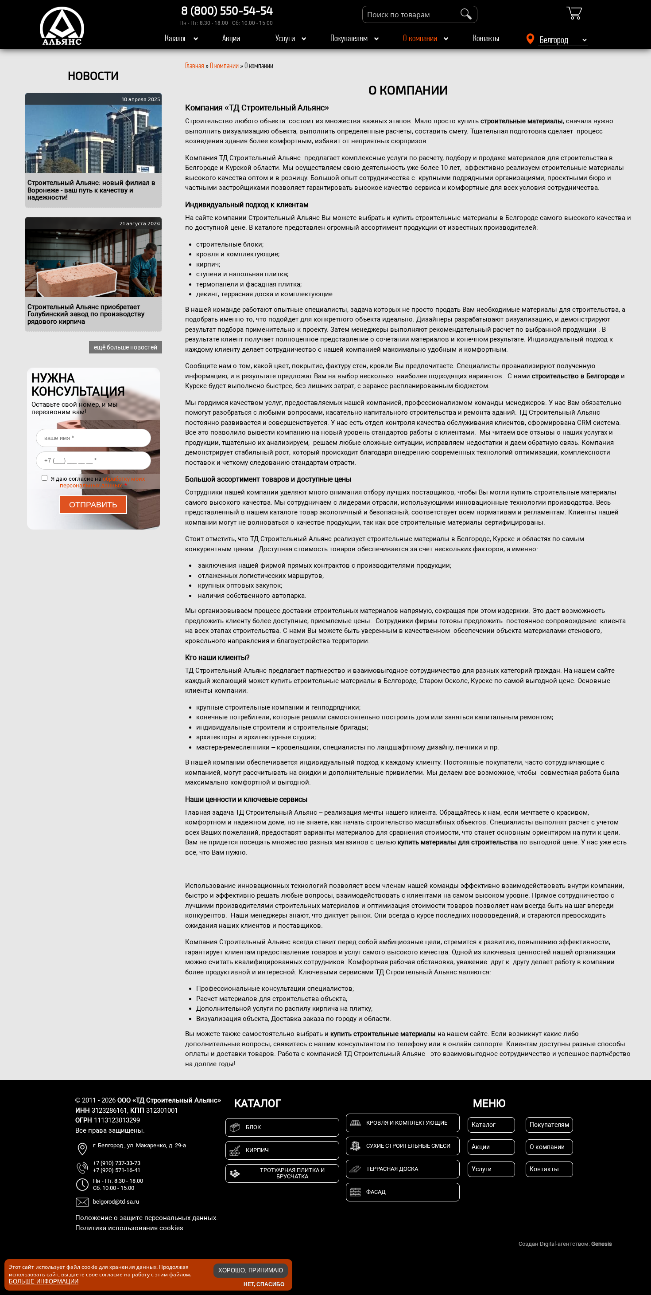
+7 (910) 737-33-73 (116, 1163)
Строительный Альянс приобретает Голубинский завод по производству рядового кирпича (85, 314)
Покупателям (349, 38)
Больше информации (43, 1281)
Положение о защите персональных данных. (146, 1218)
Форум (622, 1243)
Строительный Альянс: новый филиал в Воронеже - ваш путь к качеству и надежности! (91, 190)
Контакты (486, 38)
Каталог (176, 38)
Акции (231, 38)
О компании (420, 38)
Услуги (285, 38)
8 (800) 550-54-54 (227, 10)
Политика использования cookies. (130, 1228)
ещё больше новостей (125, 347)
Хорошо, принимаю (250, 1270)
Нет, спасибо (264, 1284)
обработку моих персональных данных (102, 482)
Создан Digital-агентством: (565, 1243)
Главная (194, 65)
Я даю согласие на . (98, 482)
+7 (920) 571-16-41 (116, 1170)
